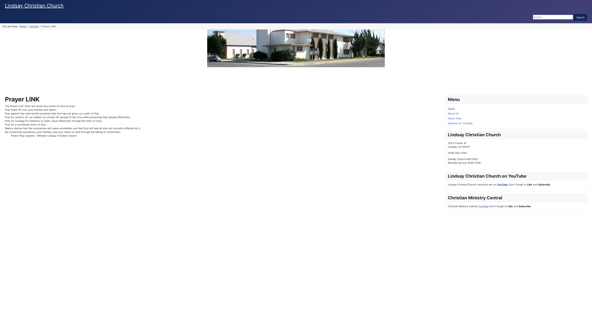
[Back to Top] (587, 327)
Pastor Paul (454, 118)
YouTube (502, 184)
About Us (453, 113)
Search (580, 17)
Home (451, 108)
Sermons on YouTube (460, 123)
